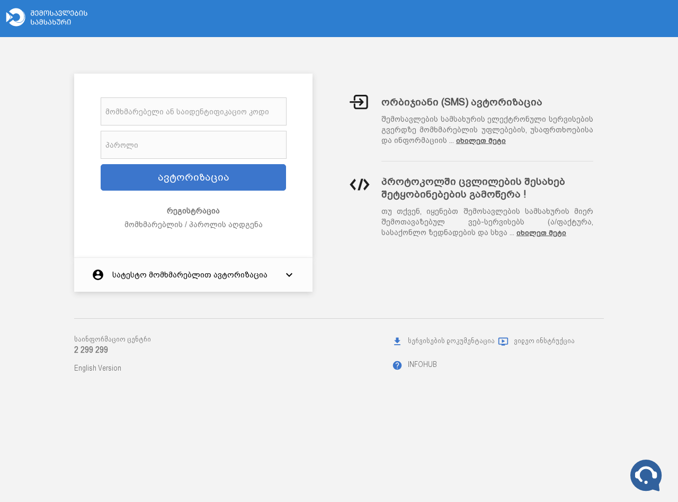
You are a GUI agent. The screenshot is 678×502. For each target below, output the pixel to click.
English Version (97, 368)
